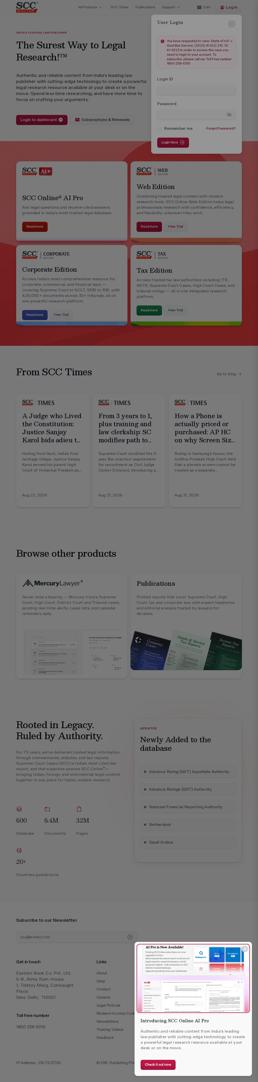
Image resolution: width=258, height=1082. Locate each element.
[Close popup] (245, 949)
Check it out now (158, 1064)
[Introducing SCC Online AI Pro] (193, 978)
